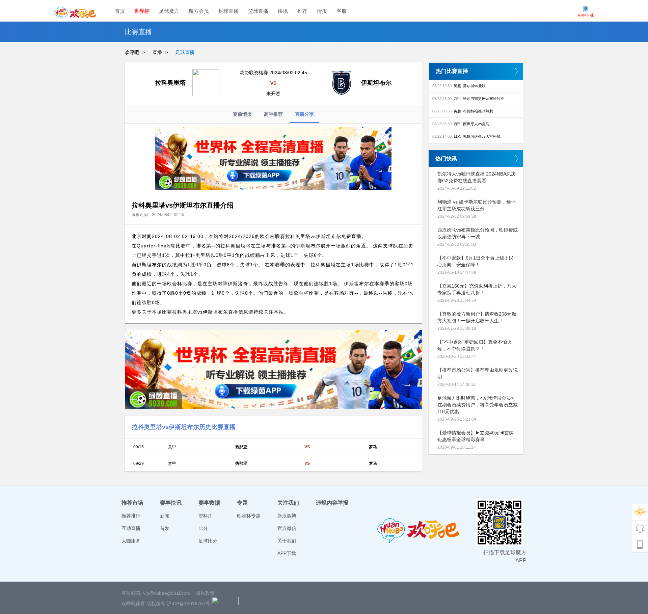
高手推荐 (273, 114)
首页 (120, 11)
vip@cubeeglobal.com (166, 593)
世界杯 (142, 11)
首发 (164, 528)
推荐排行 (131, 515)
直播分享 (304, 114)
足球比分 (207, 540)
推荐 (302, 11)
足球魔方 (169, 11)
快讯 (283, 11)
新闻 (164, 515)
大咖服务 (131, 540)
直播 (157, 52)
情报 (322, 11)
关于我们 (286, 540)
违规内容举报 (332, 503)
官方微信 (286, 528)
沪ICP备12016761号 (188, 603)
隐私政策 (205, 593)
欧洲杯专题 (249, 515)
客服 (341, 11)
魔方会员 (199, 11)
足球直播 (228, 11)
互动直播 (131, 528)
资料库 (205, 515)
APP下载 (286, 553)
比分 (203, 528)
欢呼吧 (132, 52)
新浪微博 (286, 515)
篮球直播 (258, 11)
